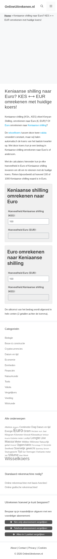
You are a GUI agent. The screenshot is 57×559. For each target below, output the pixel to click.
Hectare (34, 431)
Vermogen (30, 452)
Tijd (20, 451)
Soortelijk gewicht (24, 448)
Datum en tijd (11, 354)
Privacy (32, 547)
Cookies (42, 547)
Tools (7, 381)
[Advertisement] (28, 52)
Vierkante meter (43, 452)
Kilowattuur (36, 434)
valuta (43, 132)
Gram (27, 431)
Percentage (36, 445)
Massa (9, 441)
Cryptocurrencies (14, 348)
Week (25, 455)
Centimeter (25, 427)
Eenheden (10, 365)
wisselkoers (14, 132)
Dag (33, 426)
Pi (42, 445)
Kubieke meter (16, 438)
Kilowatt (27, 435)
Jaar (45, 431)
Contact (22, 547)
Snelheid (9, 448)
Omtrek (13, 445)
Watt (21, 455)
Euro (7, 125)
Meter (18, 441)
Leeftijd (27, 438)
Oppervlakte (24, 444)
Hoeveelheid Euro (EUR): (22, 229)
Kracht (7, 438)
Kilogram (9, 434)
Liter (43, 438)
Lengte (35, 438)
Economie (10, 359)
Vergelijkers (11, 392)
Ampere (16, 427)
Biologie (9, 337)
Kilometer (18, 435)
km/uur (46, 435)
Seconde (47, 445)
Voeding (9, 398)
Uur (24, 452)
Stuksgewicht (11, 452)
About (13, 547)
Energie (9, 431)
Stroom (46, 449)
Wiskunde (10, 403)
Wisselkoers (17, 458)
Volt (6, 455)
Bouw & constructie (15, 343)
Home (7, 15)
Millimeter (34, 442)
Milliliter (25, 442)
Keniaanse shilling (37, 125)
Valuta (8, 387)
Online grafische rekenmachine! (21, 487)
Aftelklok (8, 427)
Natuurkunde (11, 376)
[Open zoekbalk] (41, 6)
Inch (40, 431)
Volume (13, 455)
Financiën (10, 370)
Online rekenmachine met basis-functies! (26, 483)
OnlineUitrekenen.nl (20, 6)
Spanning (39, 449)
